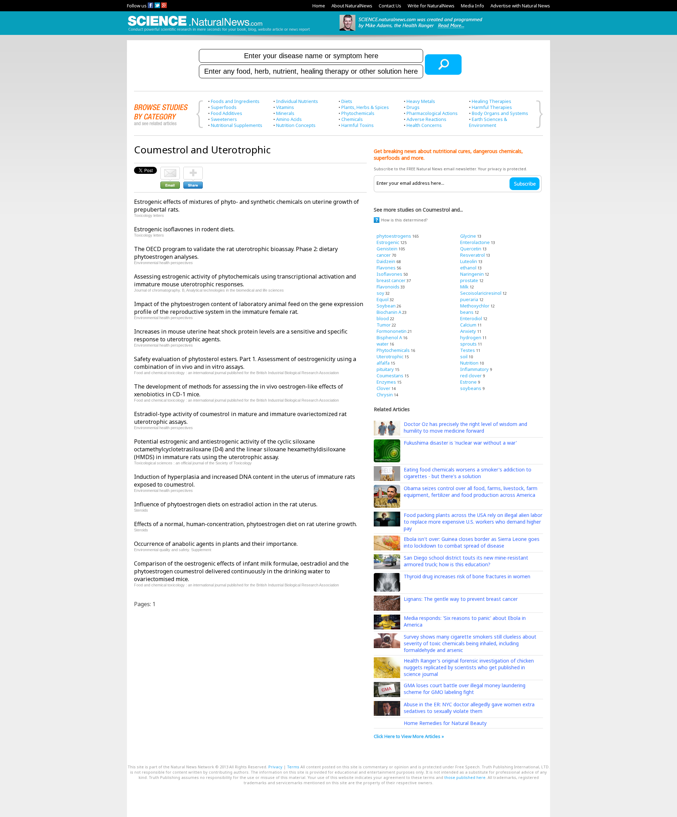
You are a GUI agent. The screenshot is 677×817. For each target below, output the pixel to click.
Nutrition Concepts (296, 125)
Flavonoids (388, 286)
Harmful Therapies (492, 107)
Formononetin (392, 331)
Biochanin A (389, 312)
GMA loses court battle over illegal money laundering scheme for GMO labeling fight (464, 688)
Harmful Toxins (357, 125)
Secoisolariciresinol (480, 293)
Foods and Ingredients (235, 101)
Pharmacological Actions (432, 113)
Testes (467, 350)
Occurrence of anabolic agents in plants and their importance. (216, 544)
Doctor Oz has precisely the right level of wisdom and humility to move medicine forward (465, 427)
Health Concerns (424, 125)
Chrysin (385, 394)
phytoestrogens (394, 236)
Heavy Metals (421, 101)
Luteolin (468, 261)
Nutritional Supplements (236, 125)
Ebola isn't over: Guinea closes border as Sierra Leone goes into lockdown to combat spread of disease (471, 542)
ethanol (468, 267)
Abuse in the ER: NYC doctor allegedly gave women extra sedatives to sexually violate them (469, 707)
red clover (471, 375)
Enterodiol (471, 318)
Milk (464, 286)
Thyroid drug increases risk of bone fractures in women (467, 576)
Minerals (285, 113)
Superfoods (224, 107)
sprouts (468, 344)
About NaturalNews (351, 5)
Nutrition (469, 363)
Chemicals (352, 119)
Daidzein (386, 261)
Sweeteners (224, 119)
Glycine (468, 236)
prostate (469, 280)
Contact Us (390, 5)
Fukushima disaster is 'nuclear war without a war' (460, 442)
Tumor (384, 325)
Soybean (386, 306)
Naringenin (472, 274)
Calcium (468, 325)
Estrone (468, 382)
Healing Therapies (491, 101)
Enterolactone (475, 242)
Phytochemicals (357, 113)
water (383, 344)
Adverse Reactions (426, 119)
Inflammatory (474, 369)
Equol (383, 299)
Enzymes (386, 382)
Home (318, 5)
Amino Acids (289, 119)
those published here (465, 777)
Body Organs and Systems (500, 113)
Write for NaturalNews (431, 5)
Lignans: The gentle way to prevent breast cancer (461, 599)
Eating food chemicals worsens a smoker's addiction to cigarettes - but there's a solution (467, 473)
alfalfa (383, 363)
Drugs (413, 107)
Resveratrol (472, 255)
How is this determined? (404, 219)
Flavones (386, 267)
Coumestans (390, 375)
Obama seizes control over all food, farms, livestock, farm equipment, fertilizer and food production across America (470, 491)
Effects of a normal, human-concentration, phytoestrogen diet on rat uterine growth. (245, 524)
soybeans (470, 388)
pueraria (469, 299)
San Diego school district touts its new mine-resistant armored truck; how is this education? (466, 561)
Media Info (472, 5)
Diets (346, 101)
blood (383, 318)
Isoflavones (389, 274)
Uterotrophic (390, 356)
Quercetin (470, 248)
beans (467, 312)
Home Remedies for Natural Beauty (445, 723)
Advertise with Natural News (520, 5)
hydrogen (470, 337)
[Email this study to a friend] (170, 170)
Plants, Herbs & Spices (365, 107)
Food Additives (226, 113)
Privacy (275, 766)
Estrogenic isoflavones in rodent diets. (184, 229)
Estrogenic (388, 242)
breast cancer (391, 280)
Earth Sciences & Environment (488, 122)
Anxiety (468, 331)
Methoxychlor (474, 306)
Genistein (387, 248)
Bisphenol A (389, 337)
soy (380, 293)
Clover (383, 388)
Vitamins (285, 107)
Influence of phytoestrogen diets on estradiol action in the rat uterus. (225, 504)
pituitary (385, 369)
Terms (293, 766)
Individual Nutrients (297, 101)
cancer (384, 255)
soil (464, 356)
